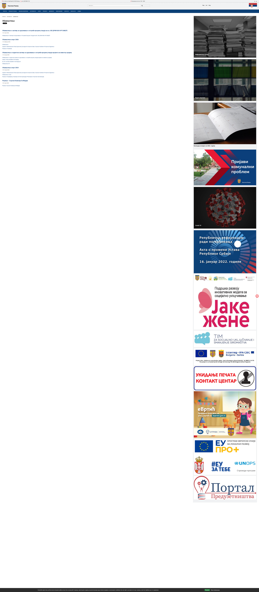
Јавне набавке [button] (59, 11)
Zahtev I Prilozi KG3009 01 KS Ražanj (10, 59)
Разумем (207, 590)
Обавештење (5, 44)
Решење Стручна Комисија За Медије (11, 85)
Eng (209, 5)
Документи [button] (51, 11)
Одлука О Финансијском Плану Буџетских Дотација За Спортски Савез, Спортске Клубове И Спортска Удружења (28, 46)
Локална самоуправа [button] (23, 11)
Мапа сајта (73, 11)
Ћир (203, 5)
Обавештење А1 (6, 63)
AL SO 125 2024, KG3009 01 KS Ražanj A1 (11, 61)
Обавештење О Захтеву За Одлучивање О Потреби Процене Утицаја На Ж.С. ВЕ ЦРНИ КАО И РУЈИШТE (26, 35)
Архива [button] (79, 11)
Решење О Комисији (7, 48)
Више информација (215, 590)
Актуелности (9, 16)
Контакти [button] (66, 11)
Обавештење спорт (6, 74)
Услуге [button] (39, 11)
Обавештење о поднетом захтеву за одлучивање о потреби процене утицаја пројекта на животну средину (27, 57)
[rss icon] (256, 1)
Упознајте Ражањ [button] (13, 11)
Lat (206, 5)
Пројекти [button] (45, 11)
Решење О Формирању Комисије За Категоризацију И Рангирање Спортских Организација (23, 76)
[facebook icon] (254, 1)
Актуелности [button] (33, 11)
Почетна (5, 11)
